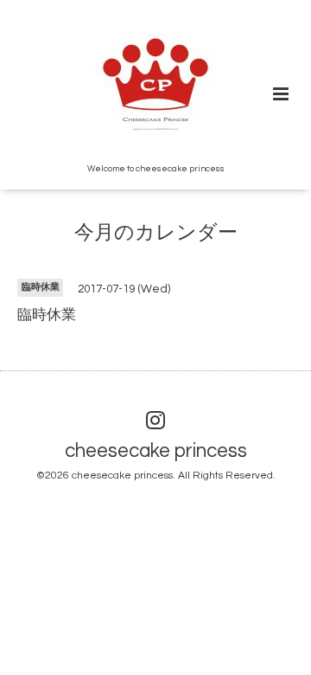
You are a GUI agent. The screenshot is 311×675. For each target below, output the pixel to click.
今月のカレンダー (156, 233)
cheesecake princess (156, 451)
